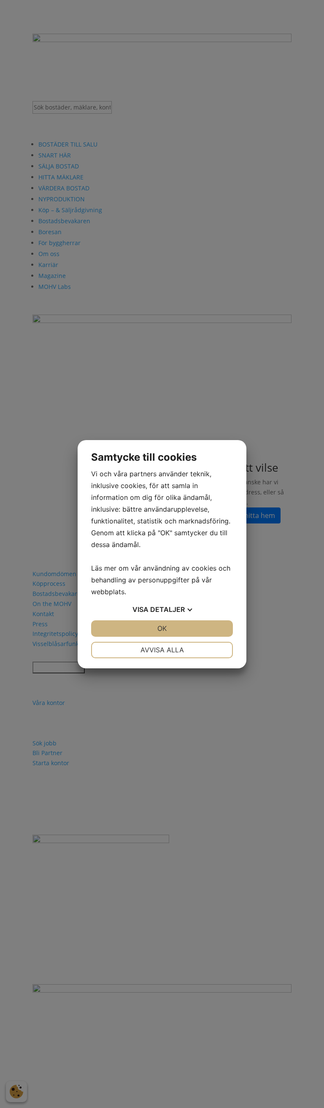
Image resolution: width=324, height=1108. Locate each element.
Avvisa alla (162, 650)
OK (162, 628)
